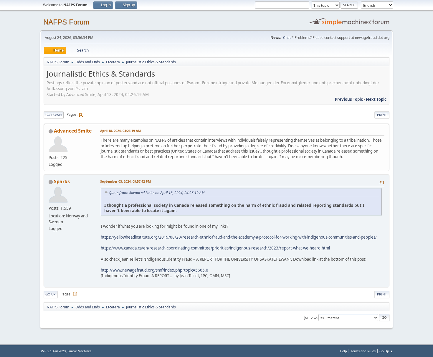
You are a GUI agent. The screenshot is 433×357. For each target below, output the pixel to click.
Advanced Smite (73, 131)
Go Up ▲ (386, 351)
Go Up (50, 294)
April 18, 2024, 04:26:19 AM (120, 130)
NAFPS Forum (66, 22)
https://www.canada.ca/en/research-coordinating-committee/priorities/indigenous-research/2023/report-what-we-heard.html (215, 248)
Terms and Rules (363, 351)
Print (382, 115)
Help (343, 351)
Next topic (376, 99)
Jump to (310, 317)
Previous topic (349, 99)
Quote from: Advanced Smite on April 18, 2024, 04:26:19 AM (156, 192)
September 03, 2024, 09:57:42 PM (125, 181)
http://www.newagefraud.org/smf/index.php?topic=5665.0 (154, 270)
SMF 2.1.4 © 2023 (53, 351)
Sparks (62, 181)
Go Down (53, 115)
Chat (287, 37)
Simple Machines (79, 351)
